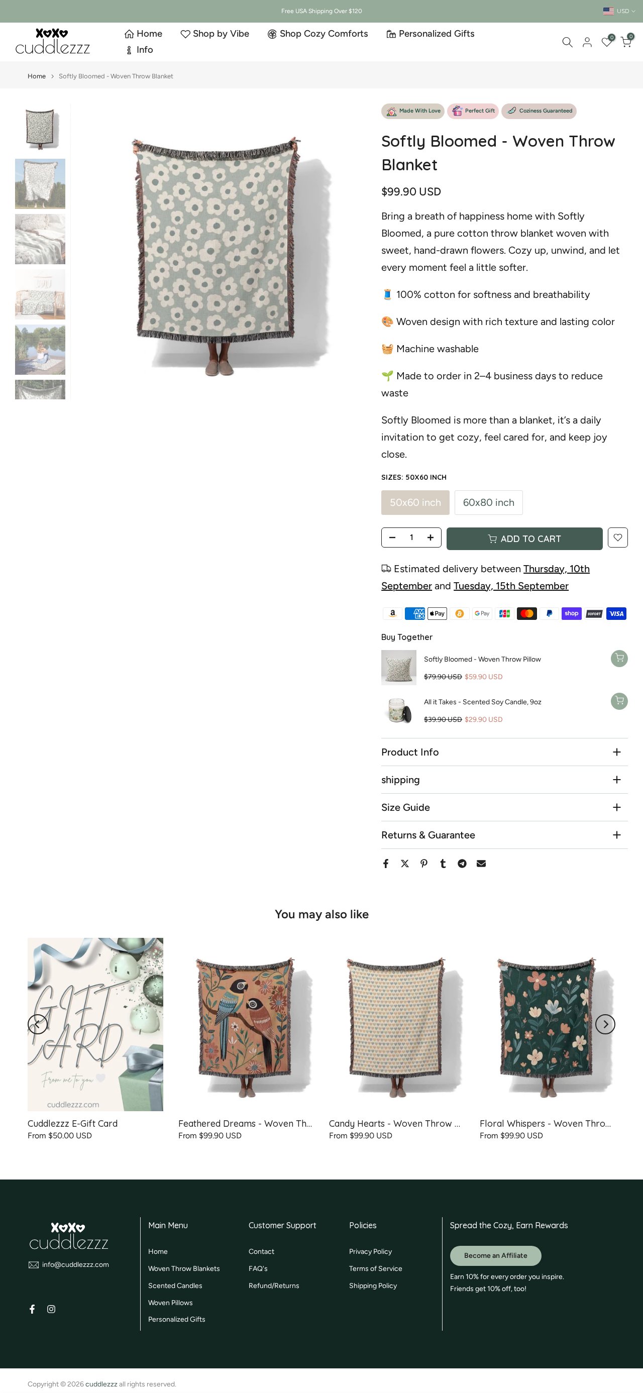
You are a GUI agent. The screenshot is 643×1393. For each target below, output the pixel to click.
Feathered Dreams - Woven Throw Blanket (267, 1123)
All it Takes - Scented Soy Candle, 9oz (483, 702)
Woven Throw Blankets (184, 1268)
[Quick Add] (619, 658)
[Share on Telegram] (462, 863)
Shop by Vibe (221, 33)
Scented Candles (175, 1285)
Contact (261, 1251)
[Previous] (90, 251)
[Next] (346, 251)
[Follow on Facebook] (32, 1309)
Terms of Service (375, 1268)
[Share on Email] (481, 863)
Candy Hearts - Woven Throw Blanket (407, 1123)
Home (149, 33)
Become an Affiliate (495, 1255)
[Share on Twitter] (404, 863)
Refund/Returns (274, 1285)
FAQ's (258, 1268)
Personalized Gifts (437, 33)
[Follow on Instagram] (51, 1309)
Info (145, 49)
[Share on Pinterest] (423, 863)
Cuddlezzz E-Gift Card (73, 1123)
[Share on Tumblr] (443, 863)
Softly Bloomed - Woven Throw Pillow (482, 659)
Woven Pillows (170, 1303)
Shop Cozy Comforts (324, 33)
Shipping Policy (373, 1285)
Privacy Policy (370, 1251)
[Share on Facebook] (385, 863)
